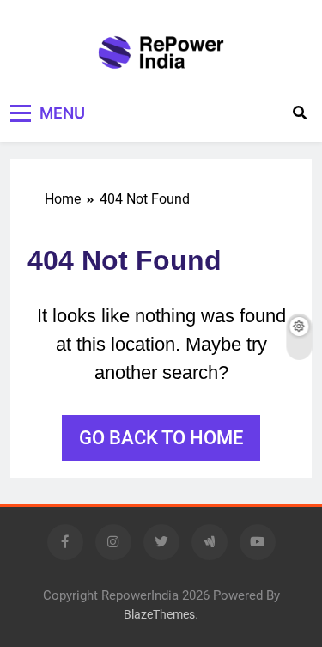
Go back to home (161, 438)
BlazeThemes (159, 614)
